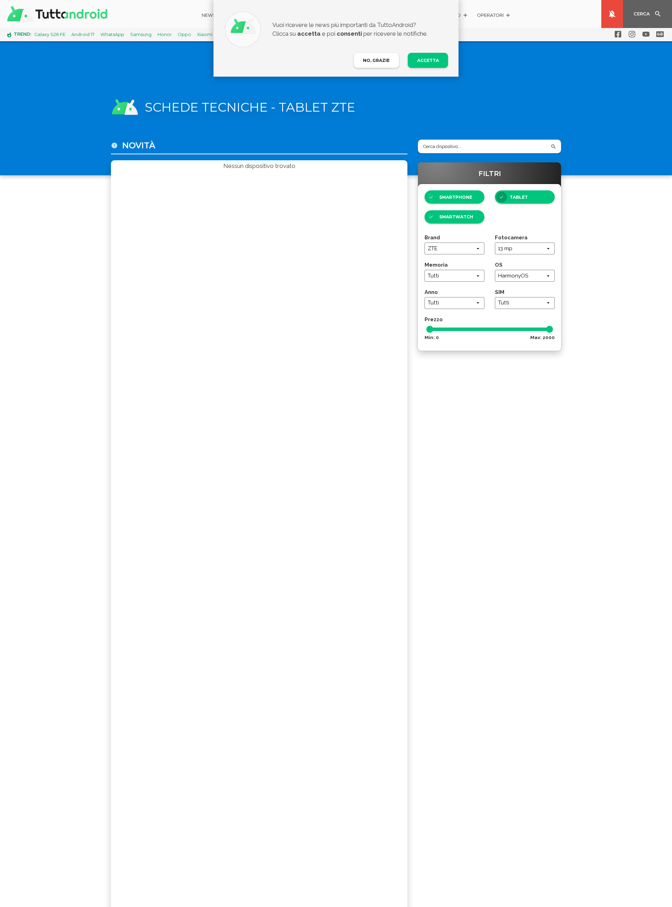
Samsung (141, 34)
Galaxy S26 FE (49, 34)
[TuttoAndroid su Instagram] (631, 34)
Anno (431, 292)
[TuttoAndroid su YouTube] (645, 34)
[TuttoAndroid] (58, 14)
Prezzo (434, 319)
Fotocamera (511, 237)
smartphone (455, 197)
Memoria (436, 265)
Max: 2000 (542, 337)
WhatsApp (112, 34)
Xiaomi (204, 34)
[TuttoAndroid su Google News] (659, 34)
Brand (432, 237)
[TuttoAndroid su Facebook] (617, 34)
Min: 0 (432, 337)
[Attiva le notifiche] (612, 14)
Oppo (184, 34)
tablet (519, 197)
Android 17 (82, 34)
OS (499, 265)
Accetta (428, 60)
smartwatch (456, 216)
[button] (494, 16)
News (209, 15)
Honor (165, 34)
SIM (499, 292)
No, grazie (376, 60)
